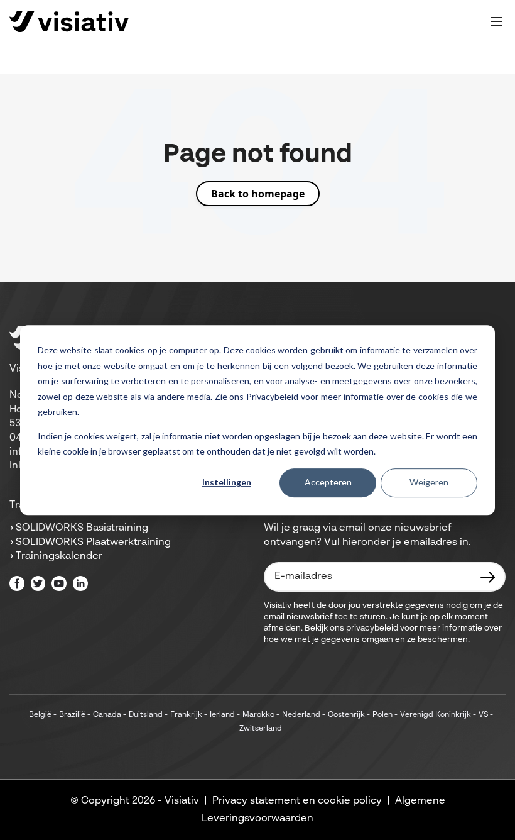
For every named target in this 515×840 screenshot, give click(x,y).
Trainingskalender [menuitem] (59, 556)
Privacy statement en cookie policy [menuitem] (297, 801)
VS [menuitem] (483, 715)
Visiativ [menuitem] (182, 801)
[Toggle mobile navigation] (496, 21)
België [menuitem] (40, 715)
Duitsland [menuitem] (146, 715)
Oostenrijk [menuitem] (346, 715)
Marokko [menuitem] (258, 715)
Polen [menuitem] (382, 715)
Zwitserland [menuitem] (260, 728)
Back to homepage (258, 194)
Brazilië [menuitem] (72, 715)
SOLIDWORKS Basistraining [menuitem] (82, 528)
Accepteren (328, 482)
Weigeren (428, 482)
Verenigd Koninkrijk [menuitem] (435, 715)
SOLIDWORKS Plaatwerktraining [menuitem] (93, 543)
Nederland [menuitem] (301, 715)
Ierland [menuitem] (222, 715)
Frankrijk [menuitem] (186, 715)
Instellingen (226, 482)
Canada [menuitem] (107, 715)
